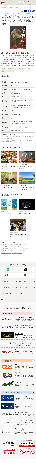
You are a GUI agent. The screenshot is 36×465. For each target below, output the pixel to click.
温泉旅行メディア (6, 281)
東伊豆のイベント (6, 251)
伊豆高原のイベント (24, 248)
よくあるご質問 (6, 287)
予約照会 (29, 4)
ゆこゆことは (5, 299)
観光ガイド (19, 7)
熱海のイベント (15, 246)
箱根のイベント (5, 244)
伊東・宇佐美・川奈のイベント (9, 248)
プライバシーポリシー (8, 293)
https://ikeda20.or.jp (16, 130)
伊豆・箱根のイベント (29, 7)
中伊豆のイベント (17, 253)
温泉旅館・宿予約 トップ (7, 7)
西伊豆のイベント (6, 253)
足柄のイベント (5, 246)
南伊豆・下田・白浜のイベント (20, 251)
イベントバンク (12, 134)
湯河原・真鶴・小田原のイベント (19, 244)
